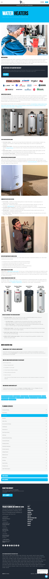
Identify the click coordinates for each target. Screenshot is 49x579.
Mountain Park (32, 561)
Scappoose (37, 564)
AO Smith (32, 104)
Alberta (3, 555)
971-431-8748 (42, 2)
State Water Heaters (11, 105)
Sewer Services (5, 476)
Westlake (3, 567)
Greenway (36, 558)
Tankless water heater (5, 399)
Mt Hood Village (40, 561)
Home (29, 507)
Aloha (6, 555)
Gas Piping (4, 460)
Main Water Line (4, 429)
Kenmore (31, 105)
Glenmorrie (33, 558)
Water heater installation (33, 397)
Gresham (40, 558)
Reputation (30, 514)
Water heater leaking (12, 397)
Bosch (16, 105)
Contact (29, 525)
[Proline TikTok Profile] (10, 545)
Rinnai (2, 105)
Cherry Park (42, 555)
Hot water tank (27, 397)
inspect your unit (10, 206)
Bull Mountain (24, 555)
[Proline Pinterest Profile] (18, 545)
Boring (14, 555)
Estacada (3, 558)
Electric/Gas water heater (20, 397)
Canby (28, 555)
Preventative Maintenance (6, 446)
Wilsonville (7, 567)
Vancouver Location (5, 516)
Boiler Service (4, 457)
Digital (8, 573)
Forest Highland (19, 558)
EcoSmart (41, 105)
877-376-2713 (4, 537)
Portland (13, 564)
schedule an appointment (17, 282)
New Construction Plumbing (6, 423)
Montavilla (28, 561)
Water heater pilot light (5, 397)
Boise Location (5, 533)
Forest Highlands (24, 558)
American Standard (22, 105)
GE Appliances (36, 105)
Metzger (18, 561)
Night (5, 573)
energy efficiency (9, 147)
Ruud (44, 105)
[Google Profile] (3, 545)
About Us (29, 516)
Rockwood (26, 564)
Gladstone (29, 558)
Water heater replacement (42, 397)
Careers (29, 523)
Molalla (25, 561)
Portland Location (5, 522)
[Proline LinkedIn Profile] (16, 545)
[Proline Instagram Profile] (7, 545)
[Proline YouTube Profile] (14, 545)
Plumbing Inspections (5, 449)
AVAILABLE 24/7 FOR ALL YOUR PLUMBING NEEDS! (24, 5)
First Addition (11, 558)
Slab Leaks (4, 418)
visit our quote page (6, 491)
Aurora (8, 555)
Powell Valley (19, 564)
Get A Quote (6, 74)
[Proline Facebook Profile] (12, 545)
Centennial (38, 555)
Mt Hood (36, 561)
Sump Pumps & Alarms (5, 432)
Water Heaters (4, 415)
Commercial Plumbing (5, 440)
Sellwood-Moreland (42, 564)
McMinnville (15, 561)
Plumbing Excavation (5, 443)
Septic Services (5, 479)
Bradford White (41, 104)
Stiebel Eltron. (19, 106)
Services (29, 508)
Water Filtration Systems (6, 468)
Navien (45, 104)
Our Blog (29, 521)
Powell (16, 564)
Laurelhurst (9, 561)
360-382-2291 (4, 520)
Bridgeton (17, 555)
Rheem (36, 104)
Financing (29, 512)
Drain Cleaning (4, 412)
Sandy (30, 564)
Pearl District (9, 564)
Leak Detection (4, 426)
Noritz (5, 105)
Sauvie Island (33, 564)
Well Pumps (4, 435)
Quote (46, 2)
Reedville (23, 564)
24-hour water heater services (15, 280)
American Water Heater (10, 106)
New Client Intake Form (32, 518)
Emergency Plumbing (5, 409)
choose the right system (32, 161)
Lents (12, 561)
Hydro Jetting (4, 421)
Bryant (20, 555)
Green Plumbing (4, 463)
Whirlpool (3, 106)
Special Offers (30, 510)
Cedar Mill (34, 555)
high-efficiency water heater (13, 271)
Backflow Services (5, 454)
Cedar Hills (30, 555)
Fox (6, 573)
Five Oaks (14, 558)
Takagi (27, 105)
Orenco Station (4, 564)
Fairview (7, 558)
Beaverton (11, 555)
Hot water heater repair (12, 399)
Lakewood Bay (4, 561)
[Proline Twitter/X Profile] (5, 545)
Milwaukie (22, 561)
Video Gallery (30, 519)
